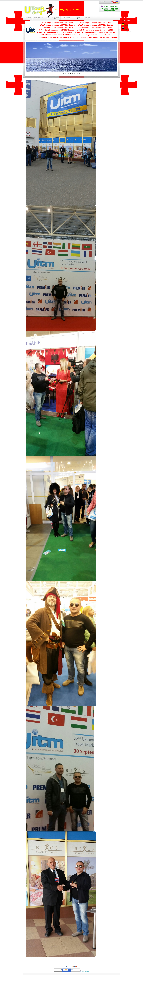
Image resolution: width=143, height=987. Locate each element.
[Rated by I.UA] (75, 971)
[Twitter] (69, 966)
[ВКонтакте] (67, 966)
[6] (61, 894)
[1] (61, 142)
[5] (61, 643)
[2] (61, 268)
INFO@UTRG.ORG (109, 11)
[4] (61, 518)
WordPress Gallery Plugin (31, 957)
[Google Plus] (76, 966)
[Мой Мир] (74, 966)
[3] (61, 393)
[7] (60, 768)
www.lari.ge (128, 31)
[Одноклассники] (71, 966)
